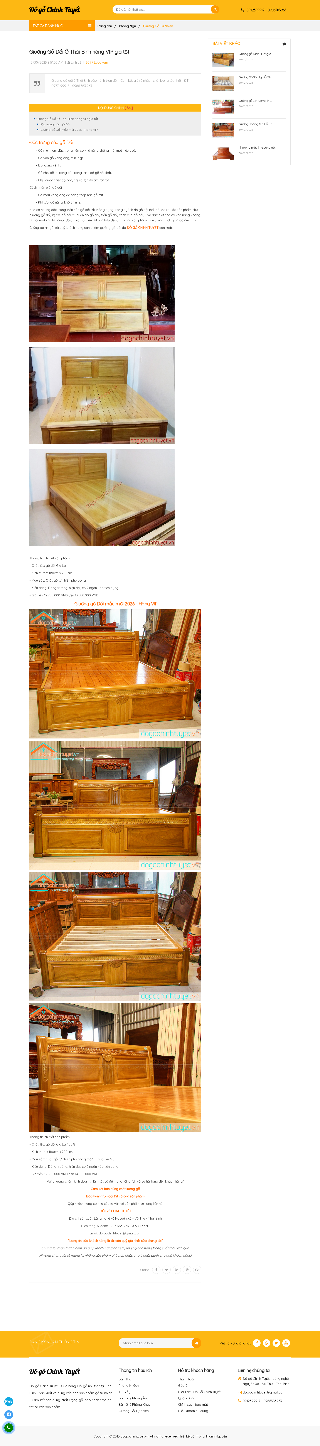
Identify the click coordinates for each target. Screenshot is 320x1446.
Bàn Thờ (125, 1379)
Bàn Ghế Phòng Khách (135, 1404)
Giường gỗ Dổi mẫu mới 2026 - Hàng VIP (69, 130)
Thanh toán (186, 1379)
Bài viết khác (226, 43)
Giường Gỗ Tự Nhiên (134, 1411)
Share (144, 1270)
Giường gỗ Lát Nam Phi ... (255, 101)
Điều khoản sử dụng (193, 1411)
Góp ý (182, 1385)
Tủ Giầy (124, 1392)
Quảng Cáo (186, 1398)
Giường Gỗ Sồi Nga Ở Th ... (256, 77)
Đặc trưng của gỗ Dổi (55, 124)
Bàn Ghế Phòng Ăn (133, 1398)
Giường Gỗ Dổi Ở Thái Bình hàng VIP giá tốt (67, 119)
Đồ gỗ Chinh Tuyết (54, 10)
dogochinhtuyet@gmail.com (120, 1233)
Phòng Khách (129, 1385)
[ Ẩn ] (129, 108)
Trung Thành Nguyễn (211, 1436)
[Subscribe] (196, 1343)
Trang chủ (104, 26)
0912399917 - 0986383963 (262, 1401)
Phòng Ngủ (127, 26)
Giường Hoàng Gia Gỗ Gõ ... (257, 124)
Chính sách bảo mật (193, 1404)
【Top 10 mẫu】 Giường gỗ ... (258, 147)
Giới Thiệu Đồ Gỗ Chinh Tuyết (199, 1392)
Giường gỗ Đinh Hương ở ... (256, 54)
